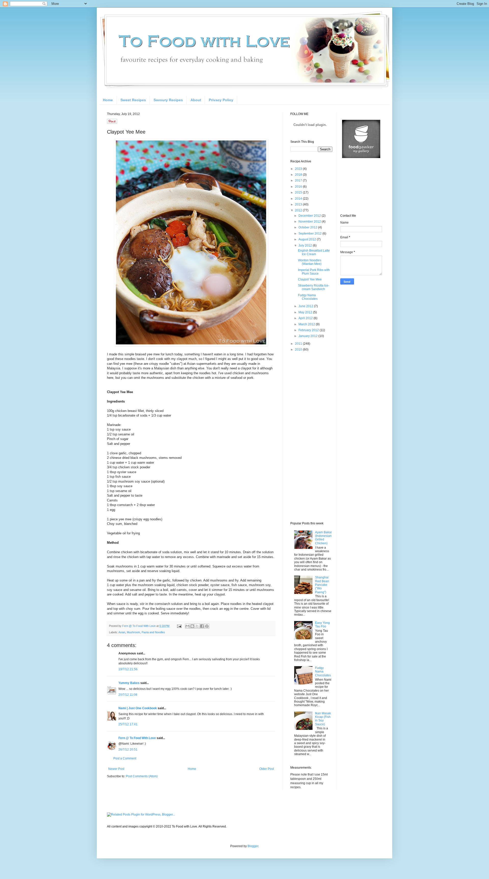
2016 (299, 186)
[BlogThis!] (192, 626)
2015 (299, 192)
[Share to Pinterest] (206, 626)
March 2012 (307, 324)
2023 (299, 169)
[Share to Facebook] (202, 626)
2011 (299, 343)
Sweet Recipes (133, 100)
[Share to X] (197, 626)
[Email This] (187, 626)
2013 (299, 204)
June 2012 (306, 306)
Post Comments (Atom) (142, 776)
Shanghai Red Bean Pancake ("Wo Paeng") (322, 585)
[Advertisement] (310, 436)
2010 (299, 349)
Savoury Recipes (168, 100)
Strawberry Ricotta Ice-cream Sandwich (313, 287)
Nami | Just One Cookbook (137, 708)
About (196, 100)
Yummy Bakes (129, 683)
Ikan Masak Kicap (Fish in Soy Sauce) (323, 719)
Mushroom (133, 632)
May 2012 (305, 312)
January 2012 (308, 336)
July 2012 (305, 245)
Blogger (253, 846)
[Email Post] (179, 625)
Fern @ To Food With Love (137, 738)
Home (108, 100)
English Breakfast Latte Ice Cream (314, 252)
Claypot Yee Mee (310, 279)
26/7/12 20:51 (128, 749)
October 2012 (308, 227)
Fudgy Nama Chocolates (308, 297)
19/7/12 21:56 (128, 669)
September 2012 (310, 233)
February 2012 (309, 330)
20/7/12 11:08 (127, 694)
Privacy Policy (221, 100)
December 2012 (310, 215)
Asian (121, 632)
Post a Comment (124, 758)
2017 (299, 180)
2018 (299, 174)
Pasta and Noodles (153, 632)
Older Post (266, 769)
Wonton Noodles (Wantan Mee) (309, 262)
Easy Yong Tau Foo (322, 624)
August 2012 (307, 239)
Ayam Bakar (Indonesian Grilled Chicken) (323, 538)
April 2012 (306, 318)
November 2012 (310, 221)
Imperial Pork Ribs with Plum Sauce (314, 271)
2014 (299, 198)
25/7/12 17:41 (128, 724)
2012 (299, 210)
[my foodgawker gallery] (361, 157)
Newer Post (116, 769)
